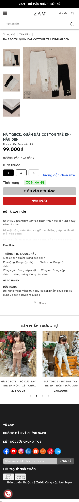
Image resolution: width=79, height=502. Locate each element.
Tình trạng (11, 183)
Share (42, 303)
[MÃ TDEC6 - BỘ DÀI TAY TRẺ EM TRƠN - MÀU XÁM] (61, 353)
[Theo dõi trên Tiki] (57, 451)
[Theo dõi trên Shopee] (35, 451)
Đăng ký (65, 460)
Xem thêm (9, 245)
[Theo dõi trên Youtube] (13, 451)
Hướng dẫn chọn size (58, 175)
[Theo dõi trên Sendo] (50, 451)
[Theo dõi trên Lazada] (43, 451)
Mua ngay (39, 200)
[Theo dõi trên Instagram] (21, 451)
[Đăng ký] (66, 13)
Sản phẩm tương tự (39, 326)
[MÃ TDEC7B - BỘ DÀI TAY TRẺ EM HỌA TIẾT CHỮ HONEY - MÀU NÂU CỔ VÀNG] (18, 353)
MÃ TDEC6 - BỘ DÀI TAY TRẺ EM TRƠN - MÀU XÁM (60, 383)
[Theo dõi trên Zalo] (28, 451)
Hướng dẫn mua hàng (19, 157)
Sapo (68, 482)
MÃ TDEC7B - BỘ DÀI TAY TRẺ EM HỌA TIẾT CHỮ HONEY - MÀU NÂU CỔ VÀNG (18, 383)
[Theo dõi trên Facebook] (6, 451)
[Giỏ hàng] (72, 13)
